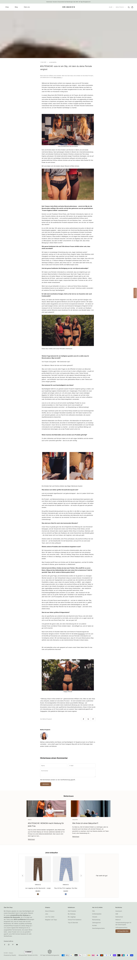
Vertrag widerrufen (122, 931)
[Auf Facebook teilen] (83, 719)
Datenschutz (119, 917)
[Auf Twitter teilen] (88, 719)
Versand (94, 917)
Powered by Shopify (10, 955)
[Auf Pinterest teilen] (93, 719)
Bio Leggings (72, 917)
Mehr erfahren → (58, 77)
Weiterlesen (31, 839)
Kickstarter (81, 634)
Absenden (45, 784)
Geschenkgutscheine (98, 928)
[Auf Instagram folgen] (9, 944)
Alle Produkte (72, 911)
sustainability (52, 62)
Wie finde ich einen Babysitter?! (85, 823)
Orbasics (38, 884)
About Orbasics (49, 911)
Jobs (46, 914)
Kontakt (94, 925)
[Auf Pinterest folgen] (13, 944)
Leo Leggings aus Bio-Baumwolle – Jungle (38, 888)
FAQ (93, 911)
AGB (116, 914)
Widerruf (118, 919)
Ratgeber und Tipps (51, 919)
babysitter (75, 819)
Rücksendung (96, 919)
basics (29, 819)
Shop (7, 7)
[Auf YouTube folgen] (17, 944)
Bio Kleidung (71, 914)
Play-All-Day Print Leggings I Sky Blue (65, 888)
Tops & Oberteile (73, 922)
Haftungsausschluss (121, 927)
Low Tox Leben (49, 917)
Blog (16, 7)
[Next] (81, 875)
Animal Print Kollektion (74, 919)
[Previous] (22, 875)
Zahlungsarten (96, 922)
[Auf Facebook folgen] (4, 944)
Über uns (27, 7)
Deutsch (120, 7)
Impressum (118, 911)
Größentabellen (96, 914)
